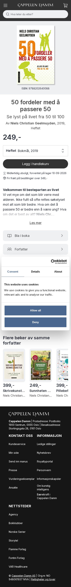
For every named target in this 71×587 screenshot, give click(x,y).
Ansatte (13, 487)
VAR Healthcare (18, 566)
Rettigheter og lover (43, 579)
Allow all (35, 310)
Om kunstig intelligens (43, 487)
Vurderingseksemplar (22, 478)
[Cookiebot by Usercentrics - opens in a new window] (51, 261)
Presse (13, 470)
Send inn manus (18, 461)
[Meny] (5, 5)
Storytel (13, 540)
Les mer (35, 223)
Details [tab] (35, 271)
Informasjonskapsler (49, 478)
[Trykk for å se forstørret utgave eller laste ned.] (35, 54)
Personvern (44, 470)
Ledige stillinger (46, 444)
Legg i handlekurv (35, 164)
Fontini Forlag (17, 557)
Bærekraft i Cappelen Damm (47, 496)
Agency (13, 514)
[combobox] (35, 14)
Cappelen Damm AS (24, 575)
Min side (14, 452)
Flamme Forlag (17, 549)
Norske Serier (17, 531)
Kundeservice (17, 444)
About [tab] (58, 271)
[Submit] (7, 14)
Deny (35, 322)
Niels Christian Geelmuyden (33, 123)
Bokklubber (16, 523)
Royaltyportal (45, 461)
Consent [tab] (12, 271)
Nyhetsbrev (44, 452)
